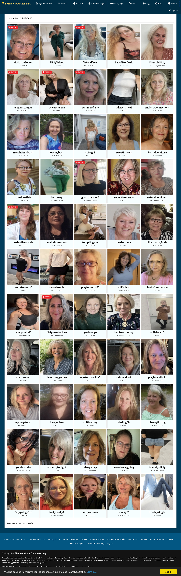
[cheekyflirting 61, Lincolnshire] (157, 385)
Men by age (117, 3)
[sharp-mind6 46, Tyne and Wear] (23, 295)
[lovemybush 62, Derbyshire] (57, 115)
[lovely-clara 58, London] (57, 385)
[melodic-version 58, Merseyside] (57, 205)
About (134, 3)
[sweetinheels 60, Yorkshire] (124, 115)
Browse (79, 3)
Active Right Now (157, 539)
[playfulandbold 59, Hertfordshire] (157, 340)
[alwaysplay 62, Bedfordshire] (90, 430)
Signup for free (45, 3)
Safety (173, 3)
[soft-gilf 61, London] (90, 115)
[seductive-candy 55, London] (124, 160)
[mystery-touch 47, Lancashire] (23, 385)
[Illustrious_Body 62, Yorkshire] (157, 205)
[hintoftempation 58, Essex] (157, 250)
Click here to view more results (20, 523)
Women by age (97, 3)
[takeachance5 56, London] (124, 70)
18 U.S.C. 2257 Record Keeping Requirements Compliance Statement (28, 567)
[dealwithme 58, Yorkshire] (124, 205)
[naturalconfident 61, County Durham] (157, 160)
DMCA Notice (74, 567)
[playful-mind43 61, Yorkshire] (90, 250)
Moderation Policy (70, 539)
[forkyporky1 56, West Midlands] (57, 475)
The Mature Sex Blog (95, 543)
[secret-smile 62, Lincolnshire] (57, 250)
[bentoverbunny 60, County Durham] (124, 295)
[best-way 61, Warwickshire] (57, 160)
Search (63, 3)
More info (92, 571)
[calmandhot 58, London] (124, 340)
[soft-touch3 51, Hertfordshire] (157, 295)
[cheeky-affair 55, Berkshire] (23, 160)
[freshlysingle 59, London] (157, 475)
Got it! (168, 571)
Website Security (97, 539)
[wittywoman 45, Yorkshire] (90, 475)
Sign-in (174, 10)
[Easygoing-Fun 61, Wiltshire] (23, 475)
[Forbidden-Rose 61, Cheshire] (157, 115)
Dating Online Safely (116, 539)
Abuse (83, 567)
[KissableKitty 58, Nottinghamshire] (157, 25)
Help (160, 3)
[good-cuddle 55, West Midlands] (23, 430)
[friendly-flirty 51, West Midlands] (157, 430)
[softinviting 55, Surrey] (90, 385)
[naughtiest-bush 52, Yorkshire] (23, 115)
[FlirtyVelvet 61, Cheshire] (57, 25)
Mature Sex (133, 539)
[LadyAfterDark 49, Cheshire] (124, 25)
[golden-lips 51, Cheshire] (90, 295)
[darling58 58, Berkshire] (124, 385)
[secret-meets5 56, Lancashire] (23, 250)
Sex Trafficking (61, 567)
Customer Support (76, 543)
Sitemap (170, 539)
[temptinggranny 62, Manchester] (57, 340)
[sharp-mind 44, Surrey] (23, 340)
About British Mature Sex (15, 539)
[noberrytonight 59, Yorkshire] (57, 430)
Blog (147, 3)
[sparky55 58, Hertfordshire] (124, 475)
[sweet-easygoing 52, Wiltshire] (124, 430)
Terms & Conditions (37, 539)
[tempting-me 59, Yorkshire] (90, 205)
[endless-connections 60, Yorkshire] (157, 70)
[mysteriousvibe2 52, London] (90, 340)
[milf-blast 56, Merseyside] (124, 250)
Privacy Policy (54, 539)
